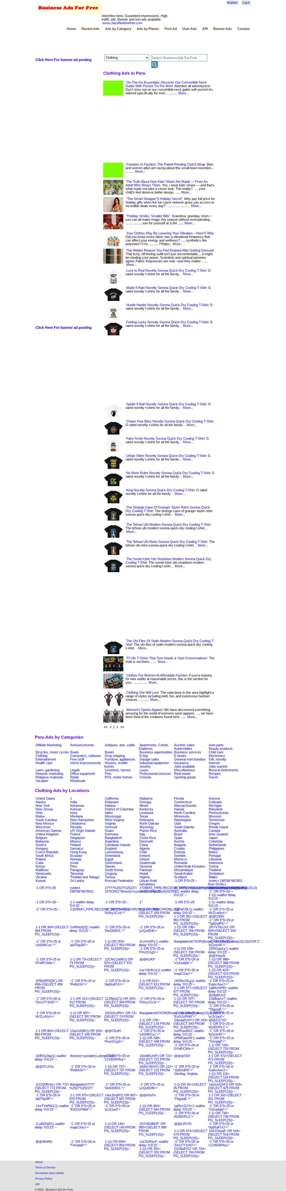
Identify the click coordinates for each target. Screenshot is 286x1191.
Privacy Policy (43, 1178)
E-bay (143, 756)
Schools (145, 777)
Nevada (76, 827)
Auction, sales (184, 745)
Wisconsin (43, 827)
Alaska (41, 802)
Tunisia (110, 877)
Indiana (110, 805)
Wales (213, 877)
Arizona (214, 798)
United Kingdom (47, 834)
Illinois (143, 805)
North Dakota (149, 823)
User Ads (189, 29)
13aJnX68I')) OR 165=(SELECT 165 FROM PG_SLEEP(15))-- (86, 1034)
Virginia (110, 823)
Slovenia (145, 866)
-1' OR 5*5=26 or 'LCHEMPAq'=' (220, 1143)
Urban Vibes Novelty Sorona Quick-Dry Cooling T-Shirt (166, 456)
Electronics (217, 756)
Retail (74, 777)
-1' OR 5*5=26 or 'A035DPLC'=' (186, 1114)
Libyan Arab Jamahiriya (148, 882)
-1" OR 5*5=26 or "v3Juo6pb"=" (186, 961)
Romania (180, 863)
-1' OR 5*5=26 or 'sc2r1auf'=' (117, 1107)
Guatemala (147, 863)
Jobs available (184, 766)
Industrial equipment (154, 763)
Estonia (179, 852)
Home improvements (85, 763)
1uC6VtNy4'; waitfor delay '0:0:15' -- (153, 1143)
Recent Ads (90, 29)
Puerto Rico (148, 830)
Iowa (73, 813)
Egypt (109, 859)
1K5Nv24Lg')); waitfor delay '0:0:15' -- (189, 982)
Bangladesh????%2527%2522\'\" (82, 1086)
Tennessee (217, 820)
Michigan (215, 805)
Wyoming (146, 827)
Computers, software (85, 756)
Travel (213, 777)
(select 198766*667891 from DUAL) (225, 882)
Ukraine (41, 877)
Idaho (109, 813)
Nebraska (146, 820)
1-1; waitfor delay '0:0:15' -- (186, 893)
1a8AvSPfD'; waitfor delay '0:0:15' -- (223, 989)
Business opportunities (155, 752)
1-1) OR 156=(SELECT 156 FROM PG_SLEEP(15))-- (189, 952)
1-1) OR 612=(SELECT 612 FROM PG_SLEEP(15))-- (154, 984)
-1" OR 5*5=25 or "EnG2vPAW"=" (186, 1014)
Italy (142, 834)
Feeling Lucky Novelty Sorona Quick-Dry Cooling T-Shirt (167, 322)
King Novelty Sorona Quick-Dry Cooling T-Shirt (160, 490)
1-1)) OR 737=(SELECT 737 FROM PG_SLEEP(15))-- (119, 1070)
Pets (108, 773)
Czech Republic (47, 852)
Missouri (215, 816)
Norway (76, 859)
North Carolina (184, 813)
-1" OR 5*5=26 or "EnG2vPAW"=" (82, 1107)
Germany (112, 834)
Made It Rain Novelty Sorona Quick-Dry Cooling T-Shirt (166, 288)
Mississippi (113, 816)
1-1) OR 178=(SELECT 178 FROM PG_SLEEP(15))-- (154, 1023)
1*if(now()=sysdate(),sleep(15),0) (233, 888)
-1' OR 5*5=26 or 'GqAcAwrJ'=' (220, 1068)
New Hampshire (82, 820)
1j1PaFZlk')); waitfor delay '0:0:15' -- (188, 911)
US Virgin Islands (82, 830)
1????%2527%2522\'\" (121, 888)
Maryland (215, 809)
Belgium (41, 838)
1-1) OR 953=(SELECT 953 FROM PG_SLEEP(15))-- (119, 945)
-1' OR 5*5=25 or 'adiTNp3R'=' (47, 1097)
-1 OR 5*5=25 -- (186, 880)
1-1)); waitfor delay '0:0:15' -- (222, 896)
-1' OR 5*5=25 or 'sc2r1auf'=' (220, 1014)
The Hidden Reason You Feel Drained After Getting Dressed (170, 250)
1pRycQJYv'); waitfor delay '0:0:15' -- (189, 1107)
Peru (73, 866)
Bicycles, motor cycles (52, 752)
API (205, 29)
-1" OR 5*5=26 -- (221, 891)
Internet (214, 763)
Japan (213, 838)
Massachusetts (185, 805)
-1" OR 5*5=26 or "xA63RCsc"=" (152, 1032)
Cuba (39, 863)
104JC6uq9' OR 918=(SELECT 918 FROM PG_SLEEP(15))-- (224, 1134)
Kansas (75, 809)
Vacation (42, 781)
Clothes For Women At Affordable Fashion (156, 675)
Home (71, 29)
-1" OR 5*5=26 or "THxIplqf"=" (82, 1143)
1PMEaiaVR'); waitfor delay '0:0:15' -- (189, 1039)
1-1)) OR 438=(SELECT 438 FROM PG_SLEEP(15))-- (154, 1041)
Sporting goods (185, 777)
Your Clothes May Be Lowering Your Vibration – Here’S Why (170, 233)
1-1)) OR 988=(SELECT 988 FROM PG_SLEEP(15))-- (223, 963)
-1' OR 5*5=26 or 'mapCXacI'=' (186, 971)
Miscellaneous (184, 770)
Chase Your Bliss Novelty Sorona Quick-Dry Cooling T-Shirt (169, 421)
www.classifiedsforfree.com (122, 23)
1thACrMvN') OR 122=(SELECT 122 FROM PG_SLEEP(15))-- (156, 1070)
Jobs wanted (218, 766)
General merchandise (190, 759)
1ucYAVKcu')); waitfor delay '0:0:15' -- (155, 971)
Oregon (214, 823)
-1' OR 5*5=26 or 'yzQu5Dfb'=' (151, 929)
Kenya (40, 866)
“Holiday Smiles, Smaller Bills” (148, 216)
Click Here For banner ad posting (64, 60)
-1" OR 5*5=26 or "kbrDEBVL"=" (117, 929)
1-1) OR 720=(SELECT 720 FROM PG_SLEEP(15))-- (223, 1048)
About (38, 1162)
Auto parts (216, 745)
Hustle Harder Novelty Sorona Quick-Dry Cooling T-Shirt (167, 305)
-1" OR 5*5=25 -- (48, 909)
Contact (243, 29)
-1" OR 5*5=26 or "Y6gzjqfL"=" (186, 1097)
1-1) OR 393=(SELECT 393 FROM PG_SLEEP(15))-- (154, 912)
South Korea (114, 870)
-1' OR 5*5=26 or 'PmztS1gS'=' (117, 1039)
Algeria (144, 848)
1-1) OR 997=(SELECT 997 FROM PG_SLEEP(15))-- (85, 1016)
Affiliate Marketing (48, 745)
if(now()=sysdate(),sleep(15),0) (92, 1056)
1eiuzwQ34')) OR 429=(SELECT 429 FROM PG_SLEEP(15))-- (225, 1088)
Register (232, 2)
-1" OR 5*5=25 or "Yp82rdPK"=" (186, 1068)
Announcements (82, 745)
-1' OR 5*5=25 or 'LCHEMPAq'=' (117, 1057)
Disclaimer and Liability (49, 1173)
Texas (143, 816)
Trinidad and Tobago (84, 877)
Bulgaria (180, 845)
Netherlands (217, 845)
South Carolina (46, 820)
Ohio (39, 813)
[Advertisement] (116, 43)
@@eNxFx (147, 1095)
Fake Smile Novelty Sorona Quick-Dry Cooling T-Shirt (165, 438)
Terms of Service (45, 1167)
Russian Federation (119, 880)
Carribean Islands (117, 845)
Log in (246, 2)
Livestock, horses (118, 770)
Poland (41, 859)
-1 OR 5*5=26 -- (47, 902)
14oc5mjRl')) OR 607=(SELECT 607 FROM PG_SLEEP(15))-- (121, 1098)
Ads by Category (118, 29)
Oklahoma (77, 823)
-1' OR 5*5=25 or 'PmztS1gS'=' (151, 950)
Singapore (77, 838)
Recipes (215, 773)
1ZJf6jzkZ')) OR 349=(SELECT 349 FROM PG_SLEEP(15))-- (120, 1002)
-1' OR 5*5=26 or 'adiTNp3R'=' (82, 943)
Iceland (144, 855)
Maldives (42, 870)
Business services (187, 752)
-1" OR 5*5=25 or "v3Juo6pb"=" (221, 1107)
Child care (216, 752)
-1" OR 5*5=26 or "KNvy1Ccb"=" (152, 1000)
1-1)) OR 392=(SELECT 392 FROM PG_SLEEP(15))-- (154, 1152)
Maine (40, 816)
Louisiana (146, 813)
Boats (74, 752)
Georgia (145, 802)
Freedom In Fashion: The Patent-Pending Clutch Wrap (165, 164)
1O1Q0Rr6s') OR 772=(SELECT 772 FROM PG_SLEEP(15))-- (52, 1088)
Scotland (180, 877)
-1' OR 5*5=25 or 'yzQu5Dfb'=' (151, 1086)
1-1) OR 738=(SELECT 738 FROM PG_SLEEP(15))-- (223, 1116)
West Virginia (114, 820)
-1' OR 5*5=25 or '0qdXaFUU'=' (220, 1125)
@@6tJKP (147, 959)
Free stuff (77, 759)
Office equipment (82, 773)
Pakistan (145, 870)
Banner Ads (222, 29)
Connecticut (182, 802)
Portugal (215, 855)
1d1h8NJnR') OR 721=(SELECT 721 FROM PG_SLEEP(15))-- (156, 1059)
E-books (180, 756)
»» (122, 727)
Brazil (178, 834)
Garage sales (149, 759)
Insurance (181, 763)
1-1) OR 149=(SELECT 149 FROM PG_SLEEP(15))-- (119, 1127)
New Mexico (45, 823)
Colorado (215, 802)
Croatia (179, 848)
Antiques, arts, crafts (120, 745)
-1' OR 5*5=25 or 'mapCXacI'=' (82, 1125)
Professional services (155, 773)
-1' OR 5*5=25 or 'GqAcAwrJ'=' (220, 982)
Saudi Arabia (183, 873)
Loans (143, 770)
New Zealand (218, 834)
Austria (179, 841)
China (143, 845)
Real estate (182, 773)
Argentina (112, 841)
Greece (41, 845)
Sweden (180, 855)
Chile (143, 852)
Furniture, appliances (120, 759)
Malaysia (42, 841)
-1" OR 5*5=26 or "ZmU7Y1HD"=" (48, 1000)
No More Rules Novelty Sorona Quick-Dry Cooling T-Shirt (168, 473)
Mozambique (183, 870)
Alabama (145, 798)
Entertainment (46, 759)
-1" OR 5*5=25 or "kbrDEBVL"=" (117, 1086)
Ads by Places (148, 29)
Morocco (180, 859)
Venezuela (43, 873)
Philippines (216, 848)
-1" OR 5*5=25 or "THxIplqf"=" (221, 1039)
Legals (75, 770)
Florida (179, 798)
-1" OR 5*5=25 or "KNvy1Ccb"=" (117, 911)
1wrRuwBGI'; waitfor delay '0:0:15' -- (188, 1032)
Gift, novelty (217, 759)
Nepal (143, 873)
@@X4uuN (217, 956)
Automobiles (183, 748)
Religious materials (49, 777)
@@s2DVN (182, 1124)
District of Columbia (119, 809)
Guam (109, 830)
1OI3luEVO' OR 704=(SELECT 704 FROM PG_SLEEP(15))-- (189, 1152)
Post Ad (170, 29)
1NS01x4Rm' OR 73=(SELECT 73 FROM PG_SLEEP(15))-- (120, 1016)
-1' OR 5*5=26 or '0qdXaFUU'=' (117, 982)
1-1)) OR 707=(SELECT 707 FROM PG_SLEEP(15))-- (189, 1002)
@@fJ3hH (216, 916)
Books (109, 752)
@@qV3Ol (182, 1056)
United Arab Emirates (189, 866)
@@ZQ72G (217, 1020)
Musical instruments (223, 770)
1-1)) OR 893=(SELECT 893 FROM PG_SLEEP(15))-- (119, 1145)
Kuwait (40, 880)
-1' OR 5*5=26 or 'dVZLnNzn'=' (47, 1014)
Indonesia (216, 863)
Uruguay (111, 873)
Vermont (111, 827)
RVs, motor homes (118, 777)
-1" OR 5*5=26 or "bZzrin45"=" (221, 1032)
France (75, 834)
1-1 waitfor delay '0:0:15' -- (81, 903)
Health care (44, 763)
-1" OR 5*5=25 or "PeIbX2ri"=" (82, 982)
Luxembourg (114, 852)
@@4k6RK (44, 1141)
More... (183, 93)
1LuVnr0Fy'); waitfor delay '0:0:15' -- (154, 943)
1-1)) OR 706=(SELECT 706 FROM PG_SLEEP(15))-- (189, 930)
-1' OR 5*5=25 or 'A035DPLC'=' (220, 1025)
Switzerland (113, 863)
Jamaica (76, 848)
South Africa (44, 855)
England (111, 848)
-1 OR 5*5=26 (46, 888)
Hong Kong (78, 852)
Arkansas (77, 805)
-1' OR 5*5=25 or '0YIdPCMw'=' (47, 961)
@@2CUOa (44, 1066)
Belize (213, 852)
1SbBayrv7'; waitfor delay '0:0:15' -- (222, 1000)
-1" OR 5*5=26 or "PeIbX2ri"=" (82, 1068)
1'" (141, 902)
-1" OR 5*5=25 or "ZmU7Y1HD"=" (186, 1143)
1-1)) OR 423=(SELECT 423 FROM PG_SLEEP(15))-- (223, 973)
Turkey (214, 866)
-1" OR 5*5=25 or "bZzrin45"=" (221, 943)
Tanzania (76, 873)
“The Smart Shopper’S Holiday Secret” (154, 199)
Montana (76, 816)
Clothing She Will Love (142, 692)
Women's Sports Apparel (144, 710)
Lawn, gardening (47, 770)
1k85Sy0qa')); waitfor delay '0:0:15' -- (50, 1057)
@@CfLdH (113, 1031)
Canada (214, 830)
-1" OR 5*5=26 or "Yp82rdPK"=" (221, 921)
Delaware (112, 802)
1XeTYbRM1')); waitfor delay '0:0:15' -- (52, 1107)
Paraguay (77, 870)
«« (105, 727)
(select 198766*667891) (81, 889)
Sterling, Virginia (186, 1073)
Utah (177, 823)
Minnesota (181, 816)
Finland (75, 845)
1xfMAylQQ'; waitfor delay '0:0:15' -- (84, 929)
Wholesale (77, 781)
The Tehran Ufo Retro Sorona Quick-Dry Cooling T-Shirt (166, 542)
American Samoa (48, 830)
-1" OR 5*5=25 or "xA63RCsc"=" (48, 943)
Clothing (41, 756)
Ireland (144, 859)
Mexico (75, 841)
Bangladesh (113, 838)
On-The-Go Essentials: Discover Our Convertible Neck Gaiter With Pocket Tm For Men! (166, 84)
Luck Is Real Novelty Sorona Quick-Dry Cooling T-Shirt (166, 270)
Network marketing (49, 773)
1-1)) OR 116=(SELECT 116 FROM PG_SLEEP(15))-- (223, 1077)
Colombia (216, 841)
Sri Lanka (77, 880)
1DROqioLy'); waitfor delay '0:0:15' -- (223, 950)
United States (45, 798)
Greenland (112, 855)
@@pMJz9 (217, 995)
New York (43, 805)
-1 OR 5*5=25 (184, 902)
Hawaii (179, 809)
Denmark (146, 841)
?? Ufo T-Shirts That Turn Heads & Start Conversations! (166, 658)
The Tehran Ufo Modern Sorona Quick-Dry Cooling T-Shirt (168, 524)
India (73, 802)
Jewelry (145, 766)
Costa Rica (147, 838)
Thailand (215, 870)
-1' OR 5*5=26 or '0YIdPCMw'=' (186, 1046)
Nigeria (144, 877)
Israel (74, 863)
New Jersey (44, 809)
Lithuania (215, 859)
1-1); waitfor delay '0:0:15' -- (221, 903)
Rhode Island (218, 827)
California (111, 798)
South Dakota (184, 827)
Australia (180, 830)
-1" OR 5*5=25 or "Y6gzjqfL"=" (221, 1007)
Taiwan (110, 866)
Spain (178, 838)
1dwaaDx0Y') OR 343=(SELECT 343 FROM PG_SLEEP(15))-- (190, 1023)
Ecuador (76, 855)
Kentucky (146, 809)
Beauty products (221, 748)
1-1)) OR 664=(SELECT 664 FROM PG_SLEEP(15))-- (154, 1109)
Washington (182, 820)
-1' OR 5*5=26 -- (151, 891)
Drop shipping (115, 756)
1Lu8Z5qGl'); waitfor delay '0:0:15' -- (50, 1125)
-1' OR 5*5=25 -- (117, 902)
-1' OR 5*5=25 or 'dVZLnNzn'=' (220, 911)
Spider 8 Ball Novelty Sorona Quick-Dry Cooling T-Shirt (166, 404)
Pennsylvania (218, 813)
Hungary (42, 848)
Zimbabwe (216, 873)
